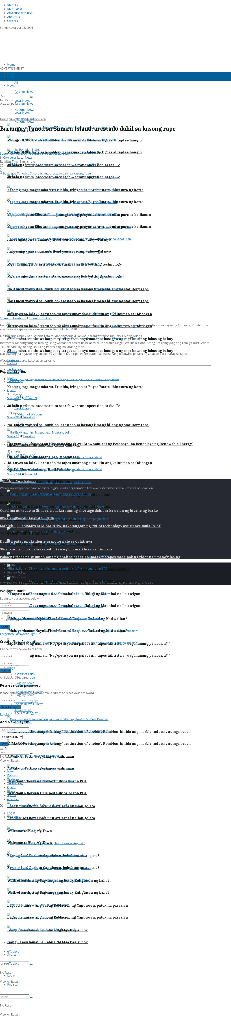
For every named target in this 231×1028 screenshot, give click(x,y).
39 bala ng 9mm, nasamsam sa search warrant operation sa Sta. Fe (63, 177)
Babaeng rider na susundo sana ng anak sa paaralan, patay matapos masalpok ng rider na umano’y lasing (90, 557)
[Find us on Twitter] (1, 32)
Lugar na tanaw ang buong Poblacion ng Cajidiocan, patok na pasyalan (67, 917)
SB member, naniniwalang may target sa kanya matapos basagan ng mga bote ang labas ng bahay (90, 350)
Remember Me (14, 620)
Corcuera (39, 119)
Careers (12, 21)
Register (13, 984)
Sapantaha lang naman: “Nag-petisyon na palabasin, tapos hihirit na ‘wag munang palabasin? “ (88, 655)
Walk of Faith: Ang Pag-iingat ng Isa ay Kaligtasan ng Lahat (58, 892)
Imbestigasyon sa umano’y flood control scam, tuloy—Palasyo (59, 251)
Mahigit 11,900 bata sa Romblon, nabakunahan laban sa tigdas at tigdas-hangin (74, 152)
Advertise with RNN (20, 13)
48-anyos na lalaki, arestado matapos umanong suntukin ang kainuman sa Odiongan (79, 463)
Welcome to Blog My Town (29, 842)
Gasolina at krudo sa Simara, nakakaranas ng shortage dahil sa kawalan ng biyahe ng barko (79, 510)
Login (11, 975)
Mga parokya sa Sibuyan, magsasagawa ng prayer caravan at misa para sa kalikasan (79, 226)
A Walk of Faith (24, 674)
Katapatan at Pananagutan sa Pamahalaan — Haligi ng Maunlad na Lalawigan (73, 606)
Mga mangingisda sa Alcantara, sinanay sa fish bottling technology (64, 276)
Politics (12, 363)
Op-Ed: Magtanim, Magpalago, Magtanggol (43, 457)
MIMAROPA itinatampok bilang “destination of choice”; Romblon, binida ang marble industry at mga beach (99, 743)
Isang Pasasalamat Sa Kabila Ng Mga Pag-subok (47, 942)
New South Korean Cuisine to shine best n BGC (47, 793)
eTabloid (13, 963)
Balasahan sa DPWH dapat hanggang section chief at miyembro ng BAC (68, 581)
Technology (15, 381)
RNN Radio (14, 9)
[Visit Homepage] (23, 45)
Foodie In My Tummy (28, 704)
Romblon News (29, 150)
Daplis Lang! (22, 408)
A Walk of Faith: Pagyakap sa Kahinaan (40, 768)
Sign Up (35, 634)
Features (13, 779)
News (12, 119)
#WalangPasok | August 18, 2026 (27, 518)
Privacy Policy (16, 572)
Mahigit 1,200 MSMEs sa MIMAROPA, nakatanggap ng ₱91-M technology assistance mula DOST (80, 526)
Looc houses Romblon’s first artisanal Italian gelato (51, 818)
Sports (11, 954)
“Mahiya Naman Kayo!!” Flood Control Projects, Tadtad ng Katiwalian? (67, 630)
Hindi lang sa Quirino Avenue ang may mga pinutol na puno (58, 506)
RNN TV (12, 5)
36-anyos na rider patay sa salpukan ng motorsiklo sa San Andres (56, 549)
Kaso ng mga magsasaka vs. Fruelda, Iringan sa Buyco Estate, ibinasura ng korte (75, 202)
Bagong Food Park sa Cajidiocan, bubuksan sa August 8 (53, 867)
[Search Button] (31, 964)
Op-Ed (11, 390)
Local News (22, 113)
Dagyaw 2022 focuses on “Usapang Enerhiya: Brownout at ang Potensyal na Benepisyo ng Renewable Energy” (100, 444)
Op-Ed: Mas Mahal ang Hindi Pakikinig (40, 481)
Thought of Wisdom (28, 414)
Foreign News (23, 103)
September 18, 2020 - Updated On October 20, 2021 (34, 154)
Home (11, 76)
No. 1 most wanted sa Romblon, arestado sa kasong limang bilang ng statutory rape (78, 301)
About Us (13, 17)
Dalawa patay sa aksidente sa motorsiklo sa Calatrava (46, 541)
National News (24, 122)
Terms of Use (16, 576)
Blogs (11, 668)
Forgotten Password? (14, 634)
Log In (34, 678)
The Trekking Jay (26, 713)
